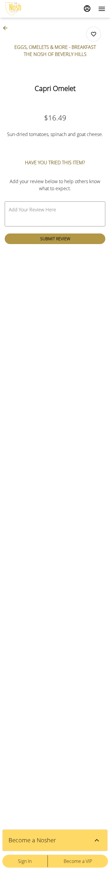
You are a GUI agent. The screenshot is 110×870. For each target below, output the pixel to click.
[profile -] (87, 8)
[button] (7, 28)
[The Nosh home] (31, 8)
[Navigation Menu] (101, 9)
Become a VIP (78, 861)
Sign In (25, 861)
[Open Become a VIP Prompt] (97, 840)
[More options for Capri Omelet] (94, 34)
